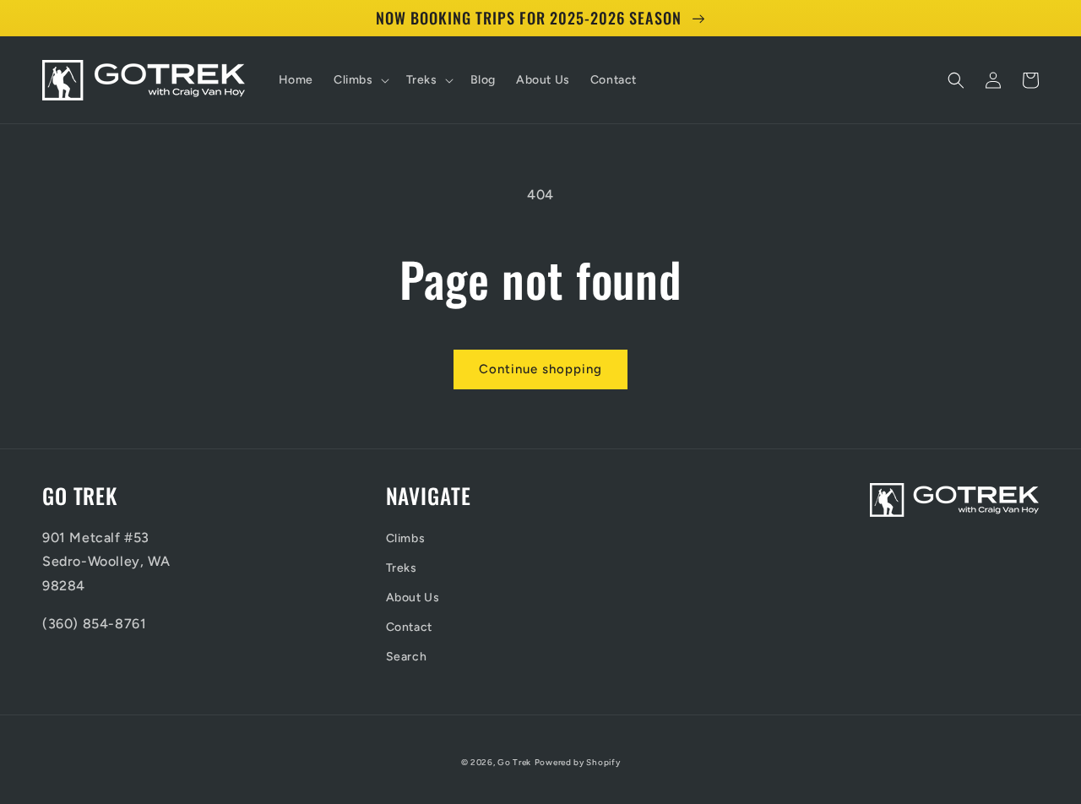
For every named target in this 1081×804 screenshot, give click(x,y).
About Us (413, 597)
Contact (409, 627)
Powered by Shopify (578, 762)
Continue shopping (540, 369)
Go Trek (514, 762)
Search (406, 656)
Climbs (406, 538)
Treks (401, 568)
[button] (359, 80)
